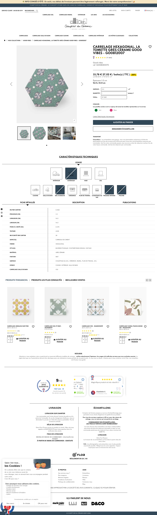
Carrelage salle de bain (19, 269)
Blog (84, 484)
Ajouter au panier (123, 122)
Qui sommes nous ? (64, 473)
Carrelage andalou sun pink (18, 326)
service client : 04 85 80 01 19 (12, 10)
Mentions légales (63, 477)
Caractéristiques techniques (103, 116)
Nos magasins (62, 475)
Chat (127, 358)
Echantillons (86, 473)
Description (78, 203)
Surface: (96, 89)
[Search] (37, 10)
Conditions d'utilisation (65, 479)
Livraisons (85, 475)
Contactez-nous (87, 482)
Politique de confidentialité (66, 482)
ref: (94, 65)
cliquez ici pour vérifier (104, 488)
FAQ (84, 479)
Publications (129, 203)
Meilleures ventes (75, 280)
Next (150, 280)
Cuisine (58, 265)
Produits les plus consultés (46, 280)
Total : (95, 97)
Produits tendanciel (17, 280)
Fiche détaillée (27, 203)
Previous (147, 280)
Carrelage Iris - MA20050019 (92, 326)
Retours (85, 477)
